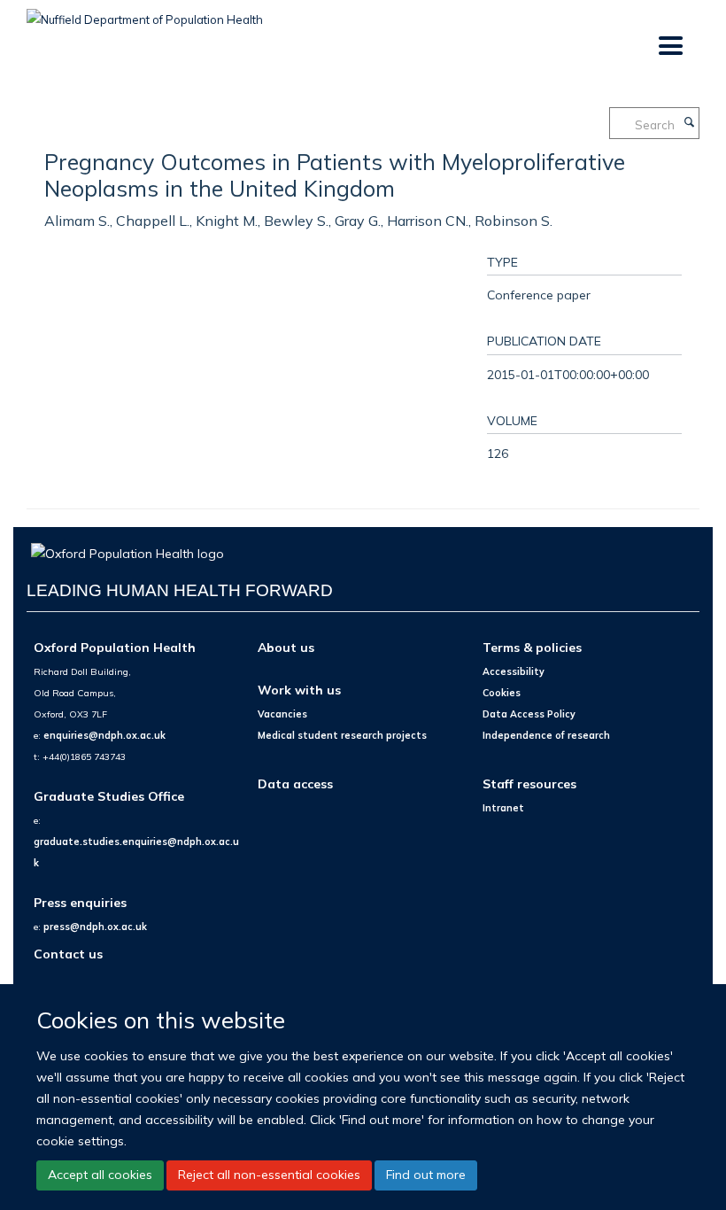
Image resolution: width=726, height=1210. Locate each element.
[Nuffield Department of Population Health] (145, 13)
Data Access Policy (529, 714)
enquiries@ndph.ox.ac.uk (104, 735)
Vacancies (282, 714)
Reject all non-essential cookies (269, 1175)
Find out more (426, 1175)
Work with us (299, 689)
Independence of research (546, 735)
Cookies (502, 692)
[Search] (689, 123)
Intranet (503, 808)
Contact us (68, 953)
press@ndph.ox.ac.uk (95, 926)
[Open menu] (669, 46)
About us (286, 647)
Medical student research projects (342, 735)
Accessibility (513, 671)
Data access (295, 783)
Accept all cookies (100, 1175)
